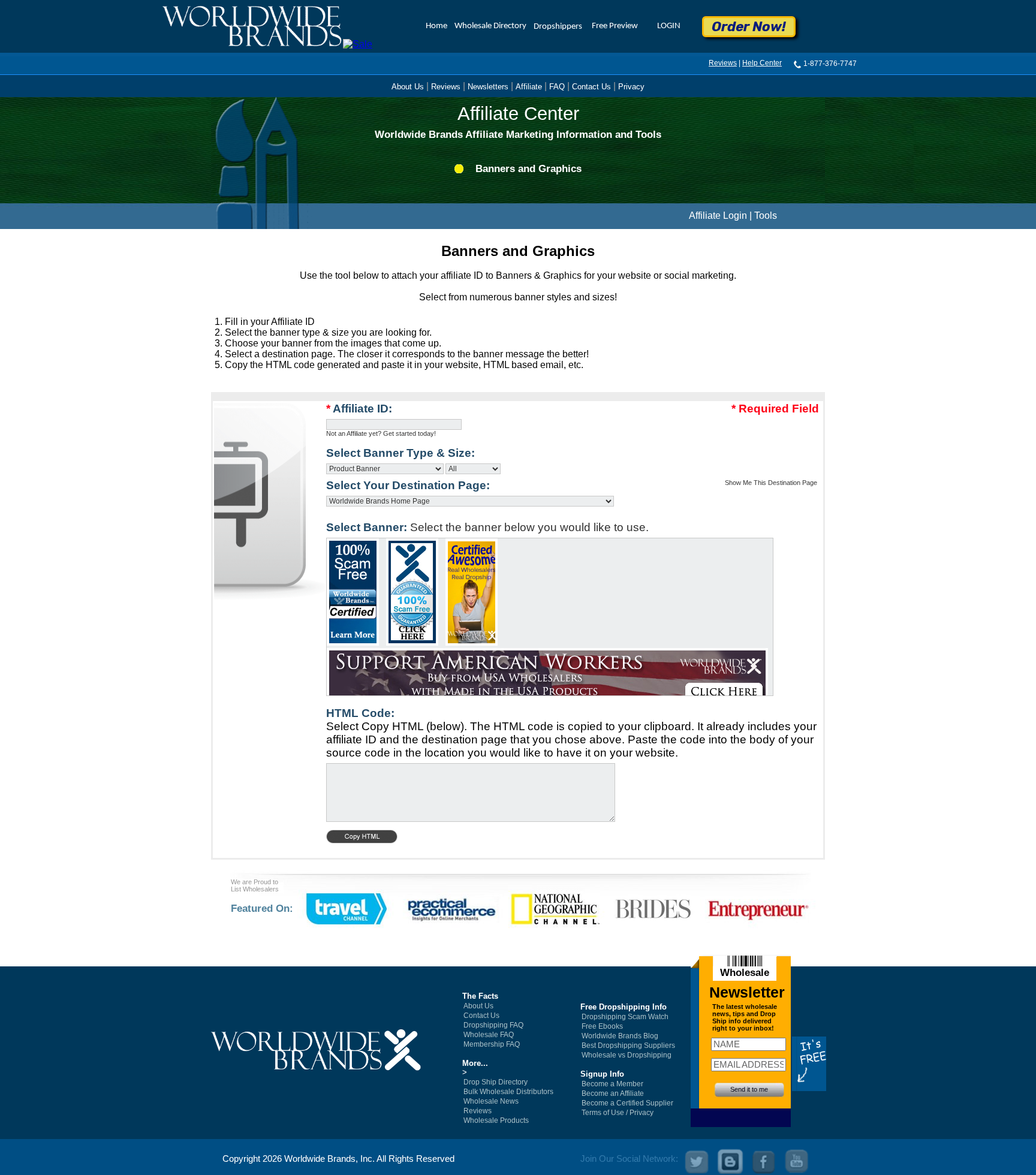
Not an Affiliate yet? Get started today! (381, 433)
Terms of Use (603, 1112)
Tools (765, 215)
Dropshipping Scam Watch (625, 1017)
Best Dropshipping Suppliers (628, 1045)
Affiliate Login (718, 215)
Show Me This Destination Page (771, 482)
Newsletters (488, 87)
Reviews (723, 63)
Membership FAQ (491, 1044)
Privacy (631, 87)
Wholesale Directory (490, 26)
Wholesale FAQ (488, 1035)
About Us (407, 87)
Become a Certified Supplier (627, 1103)
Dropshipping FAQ (493, 1025)
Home (436, 26)
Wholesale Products (496, 1120)
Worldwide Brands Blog (620, 1036)
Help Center (762, 63)
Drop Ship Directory (495, 1082)
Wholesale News (491, 1101)
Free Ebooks (602, 1026)
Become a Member (612, 1084)
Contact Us (591, 87)
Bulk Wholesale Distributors (508, 1091)
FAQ (557, 87)
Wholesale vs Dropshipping (626, 1055)
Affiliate (529, 87)
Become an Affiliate (613, 1093)
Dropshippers (558, 26)
